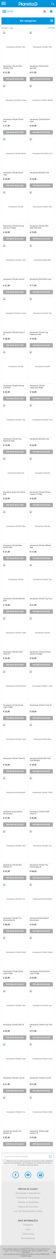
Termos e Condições (28, 1202)
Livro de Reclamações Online (28, 1211)
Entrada (4, 28)
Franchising (28, 1233)
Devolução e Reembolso (28, 1193)
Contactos (28, 1224)
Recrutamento (28, 1238)
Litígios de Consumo (28, 1206)
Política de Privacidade (28, 1197)
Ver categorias (28, 20)
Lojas (28, 1229)
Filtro (10, 11)
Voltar (51, 28)
